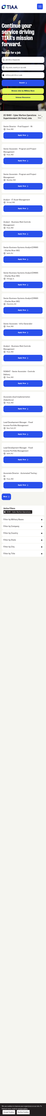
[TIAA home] (10, 7)
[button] (23, 519)
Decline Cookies (23, 1112)
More (5, 497)
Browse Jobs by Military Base (23, 91)
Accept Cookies (8, 1112)
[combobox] (23, 60)
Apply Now (22, 135)
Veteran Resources (23, 97)
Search (22, 83)
